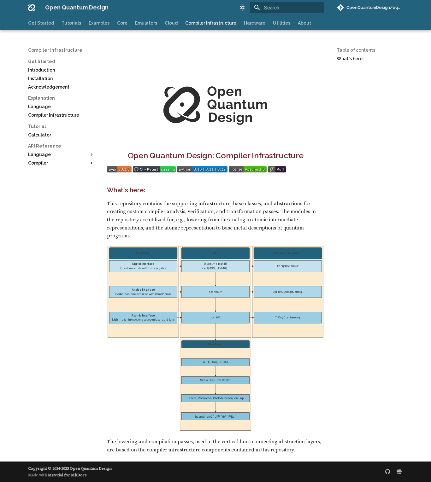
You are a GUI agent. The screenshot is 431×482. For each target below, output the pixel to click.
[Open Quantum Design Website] (399, 472)
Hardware (254, 23)
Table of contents (356, 50)
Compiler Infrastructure (210, 23)
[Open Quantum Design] (32, 7)
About (304, 23)
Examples (99, 23)
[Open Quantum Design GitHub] (388, 472)
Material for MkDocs (67, 475)
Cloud (171, 23)
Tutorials (71, 23)
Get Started (41, 23)
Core (122, 23)
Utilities (281, 23)
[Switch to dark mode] (242, 7)
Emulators (146, 23)
